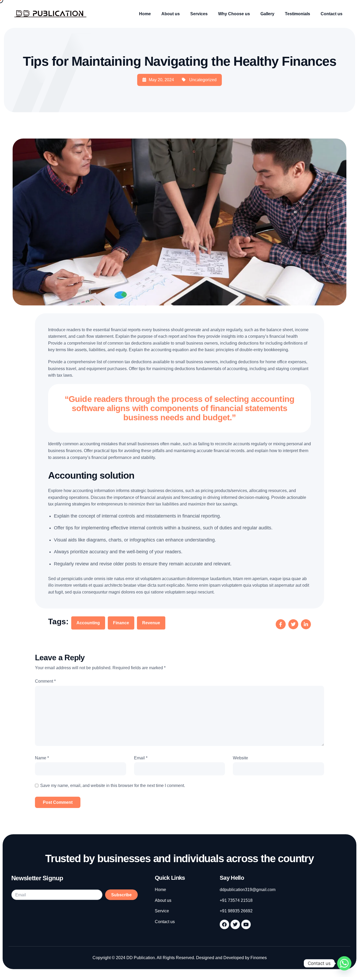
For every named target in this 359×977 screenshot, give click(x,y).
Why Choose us (234, 14)
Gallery (267, 14)
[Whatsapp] (344, 963)
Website (240, 758)
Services (199, 14)
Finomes (258, 957)
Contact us (331, 14)
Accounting (88, 623)
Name (42, 758)
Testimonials (297, 14)
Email (140, 758)
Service (162, 911)
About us (170, 14)
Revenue (151, 623)
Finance (121, 623)
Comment (45, 681)
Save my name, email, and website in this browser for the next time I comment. (112, 785)
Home (145, 14)
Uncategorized (203, 80)
